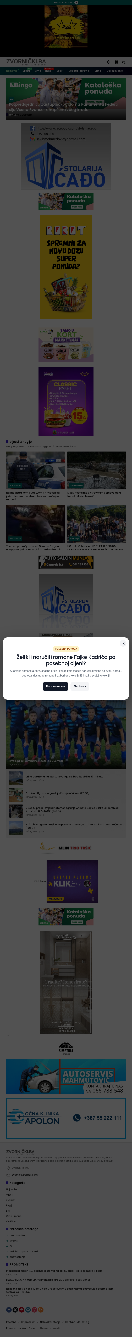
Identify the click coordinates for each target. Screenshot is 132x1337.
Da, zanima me (55, 686)
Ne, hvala (80, 686)
